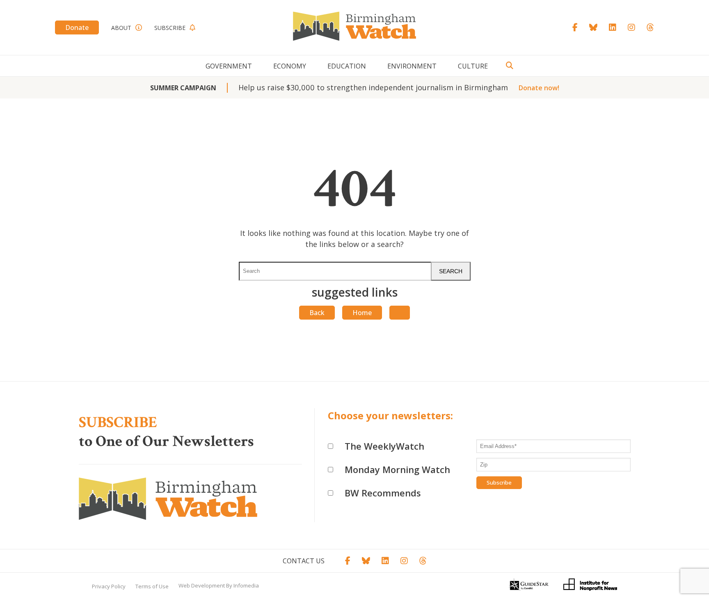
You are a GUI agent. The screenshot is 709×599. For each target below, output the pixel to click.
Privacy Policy (109, 586)
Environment (412, 66)
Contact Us (304, 560)
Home (362, 312)
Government (229, 66)
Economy (289, 66)
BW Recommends (383, 493)
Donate (77, 27)
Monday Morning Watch (397, 469)
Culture (473, 66)
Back (317, 312)
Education (346, 66)
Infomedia (246, 585)
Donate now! (539, 87)
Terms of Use (152, 586)
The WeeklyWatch (384, 446)
